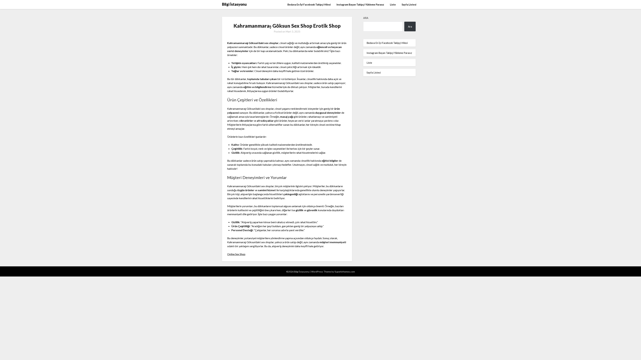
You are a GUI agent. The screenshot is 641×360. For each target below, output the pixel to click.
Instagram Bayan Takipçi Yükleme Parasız (360, 4)
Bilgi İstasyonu (234, 4)
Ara (365, 17)
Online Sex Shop (236, 254)
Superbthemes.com (345, 271)
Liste (393, 4)
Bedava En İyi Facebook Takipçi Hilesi (309, 4)
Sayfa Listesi (409, 4)
